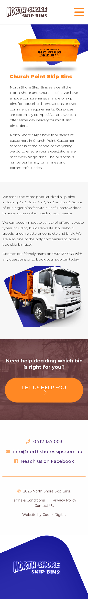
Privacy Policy (64, 500)
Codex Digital (54, 514)
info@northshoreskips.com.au (47, 451)
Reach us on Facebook (47, 461)
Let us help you (44, 388)
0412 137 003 (47, 441)
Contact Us (44, 505)
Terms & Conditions (28, 500)
